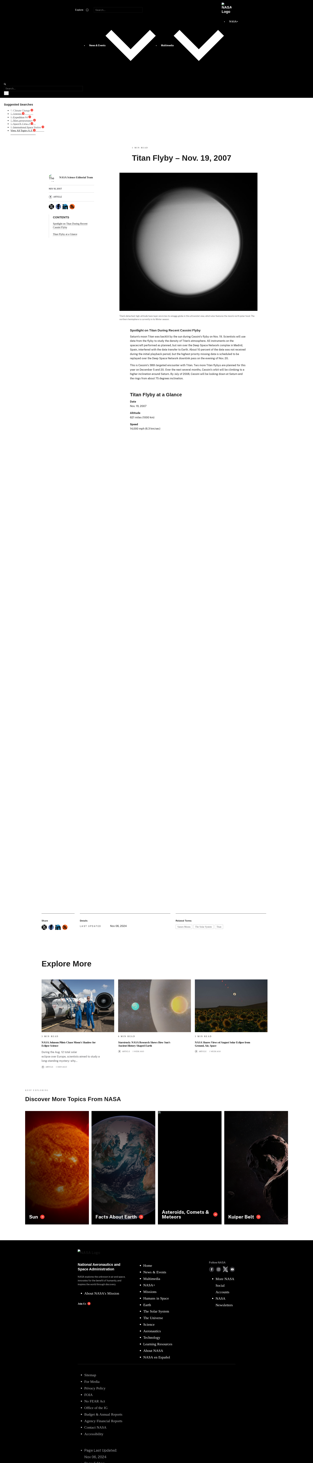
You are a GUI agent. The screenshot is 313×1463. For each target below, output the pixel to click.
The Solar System (203, 926)
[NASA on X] (225, 1269)
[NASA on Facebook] (211, 1269)
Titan (219, 926)
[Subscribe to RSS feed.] (65, 927)
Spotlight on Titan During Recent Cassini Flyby (70, 225)
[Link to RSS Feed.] (72, 206)
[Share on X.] (51, 206)
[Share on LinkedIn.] (65, 206)
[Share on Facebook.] (58, 206)
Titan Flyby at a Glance (65, 234)
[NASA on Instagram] (218, 1269)
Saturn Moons (183, 926)
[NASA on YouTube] (232, 1269)
